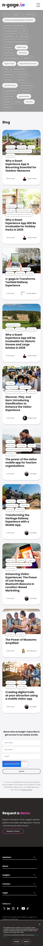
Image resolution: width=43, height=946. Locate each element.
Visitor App (24, 36)
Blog (6, 122)
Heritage (8, 47)
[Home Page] (13, 5)
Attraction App (10, 31)
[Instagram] (14, 909)
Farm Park (23, 74)
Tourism (29, 102)
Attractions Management (15, 42)
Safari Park (9, 96)
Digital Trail (9, 63)
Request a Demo (13, 831)
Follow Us (6, 904)
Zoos (24, 31)
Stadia (7, 102)
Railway (25, 91)
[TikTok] (28, 909)
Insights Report (10, 91)
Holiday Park (26, 85)
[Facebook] (19, 909)
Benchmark (9, 74)
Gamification (10, 85)
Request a (16, 813)
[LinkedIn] (9, 909)
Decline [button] (26, 941)
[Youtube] (24, 909)
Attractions (9, 36)
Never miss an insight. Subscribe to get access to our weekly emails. (22, 733)
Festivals (8, 80)
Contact (6, 884)
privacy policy (26, 790)
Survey (18, 102)
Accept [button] (16, 941)
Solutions (6, 857)
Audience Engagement (14, 25)
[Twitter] (4, 909)
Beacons (27, 58)
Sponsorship (24, 96)
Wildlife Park (19, 69)
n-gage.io (15, 14)
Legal (5, 892)
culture (7, 107)
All (5, 14)
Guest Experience (11, 58)
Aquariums (9, 53)
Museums (23, 53)
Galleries (20, 80)
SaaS (6, 69)
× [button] (39, 924)
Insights (6, 875)
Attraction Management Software (18, 20)
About (5, 866)
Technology (30, 14)
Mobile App (21, 47)
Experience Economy (28, 63)
